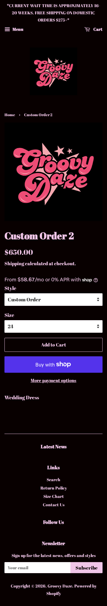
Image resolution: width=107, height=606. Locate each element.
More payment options (53, 380)
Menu (17, 29)
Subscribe (86, 567)
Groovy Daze (60, 586)
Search (53, 479)
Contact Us (53, 504)
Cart (97, 29)
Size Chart (53, 496)
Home (9, 114)
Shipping (14, 263)
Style (10, 288)
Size (9, 315)
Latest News (54, 446)
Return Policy (53, 488)
